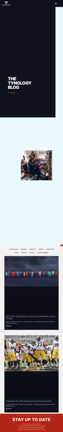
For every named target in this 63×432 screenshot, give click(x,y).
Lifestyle (32, 249)
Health (32, 252)
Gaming (23, 249)
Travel (41, 249)
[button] (55, 3)
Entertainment (43, 252)
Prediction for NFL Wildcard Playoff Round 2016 (28, 401)
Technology (13, 249)
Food (16, 252)
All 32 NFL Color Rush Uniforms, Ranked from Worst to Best (30, 317)
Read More (9, 326)
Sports (23, 252)
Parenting (50, 249)
